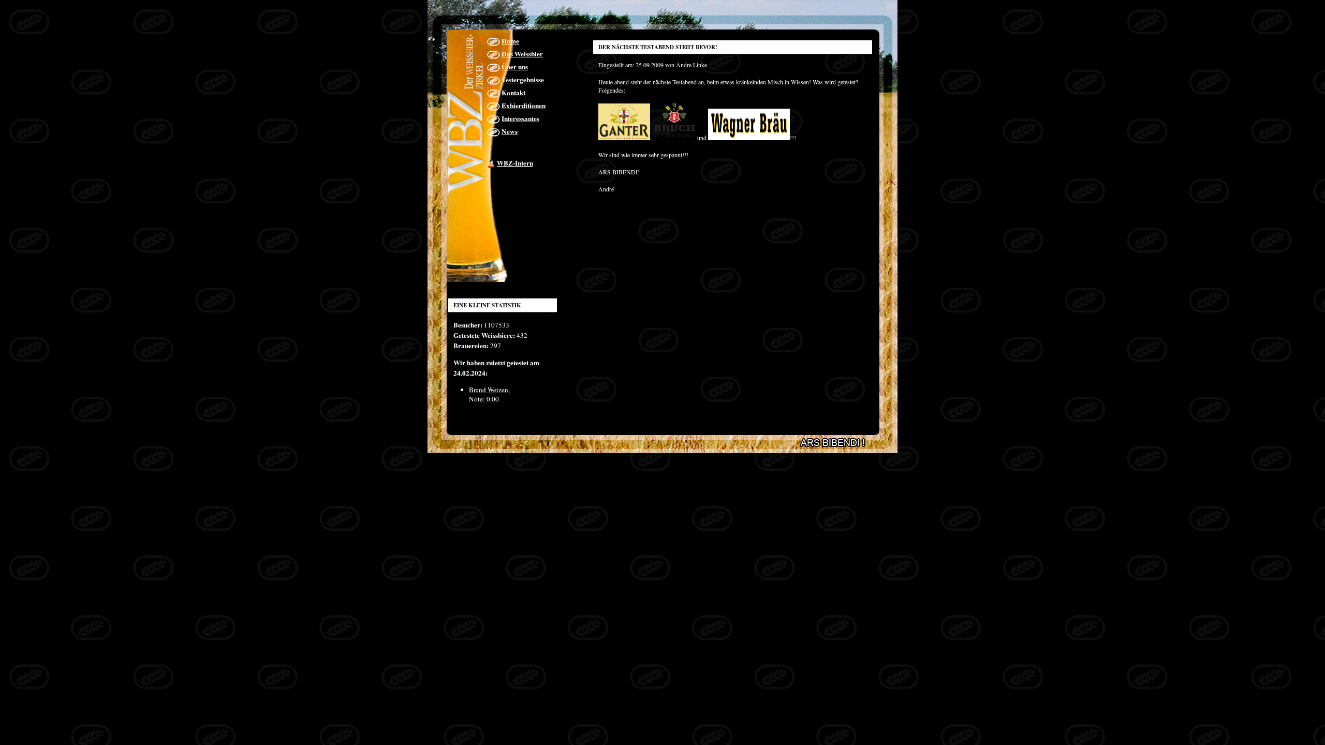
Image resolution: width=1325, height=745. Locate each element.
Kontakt (513, 92)
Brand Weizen (488, 389)
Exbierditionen (524, 105)
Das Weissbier (522, 54)
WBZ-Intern (515, 163)
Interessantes (520, 118)
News (510, 131)
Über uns (515, 67)
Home (510, 41)
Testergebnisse (523, 79)
